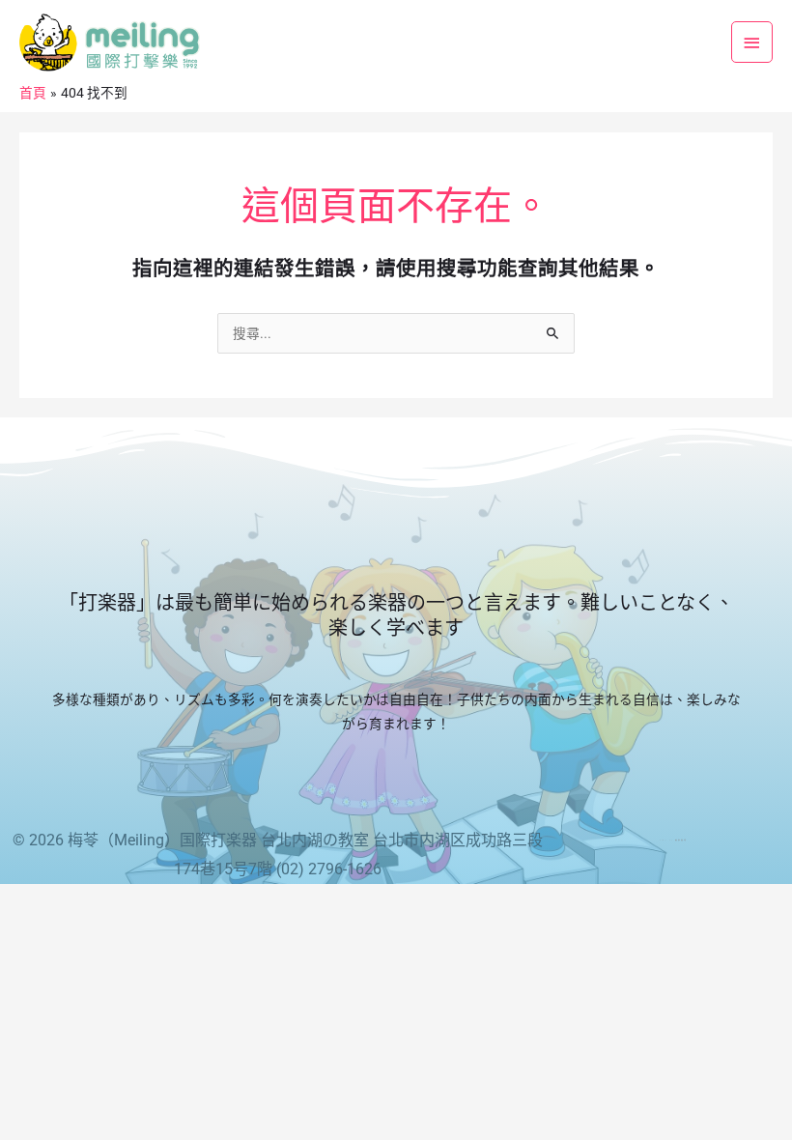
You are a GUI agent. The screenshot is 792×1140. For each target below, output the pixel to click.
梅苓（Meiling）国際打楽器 (162, 840)
